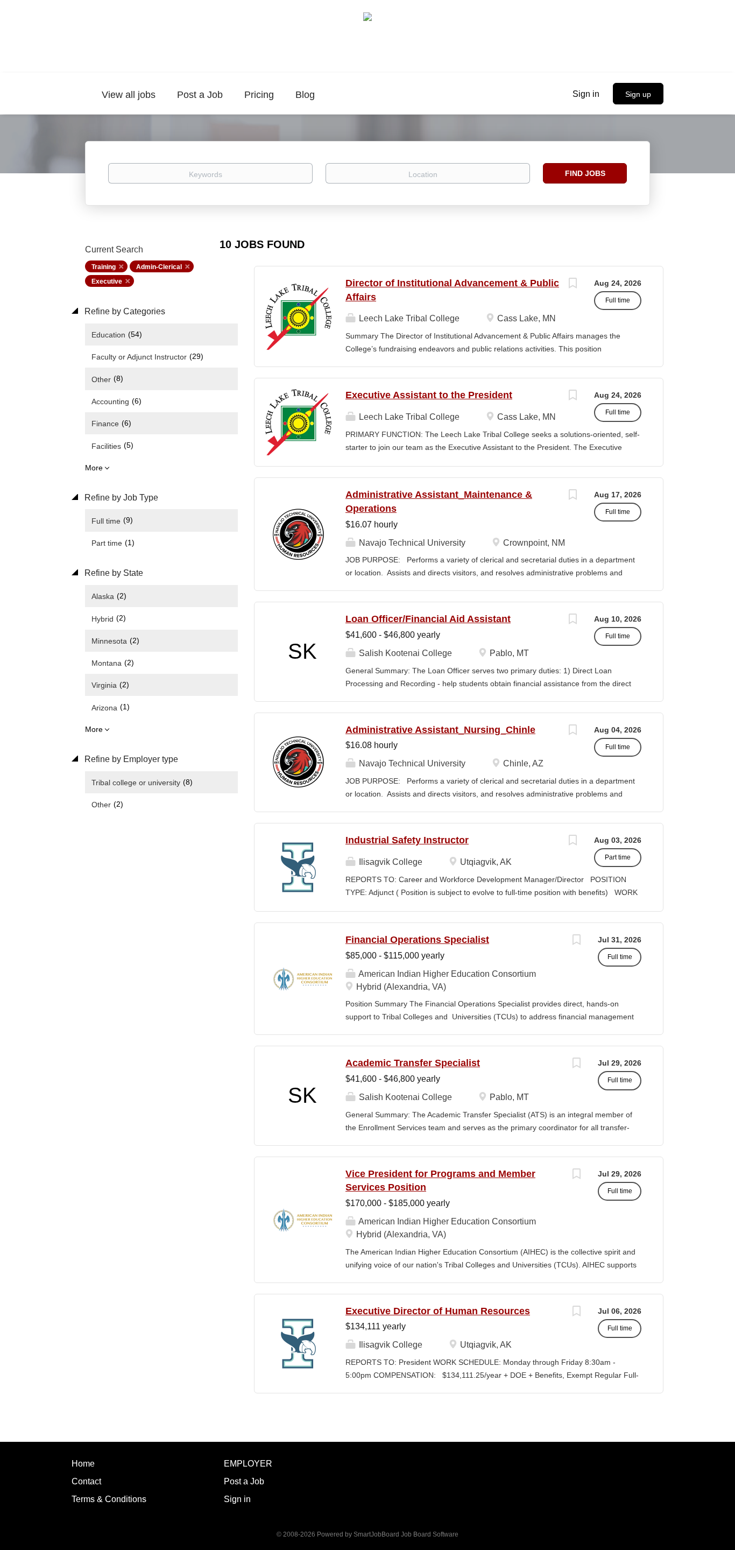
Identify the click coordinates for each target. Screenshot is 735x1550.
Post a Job (244, 1481)
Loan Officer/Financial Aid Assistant (428, 619)
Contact (86, 1481)
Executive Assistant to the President (428, 395)
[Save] (572, 284)
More (94, 467)
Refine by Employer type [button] (130, 759)
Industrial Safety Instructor (407, 840)
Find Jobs (585, 173)
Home (83, 1463)
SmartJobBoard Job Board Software (406, 1534)
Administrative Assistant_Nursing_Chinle (440, 729)
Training (103, 267)
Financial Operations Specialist (417, 939)
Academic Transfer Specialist (412, 1063)
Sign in (586, 93)
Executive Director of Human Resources (437, 1311)
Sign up (638, 94)
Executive (106, 281)
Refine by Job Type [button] (120, 497)
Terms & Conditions (109, 1499)
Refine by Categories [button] (123, 311)
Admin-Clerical (159, 267)
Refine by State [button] (112, 572)
